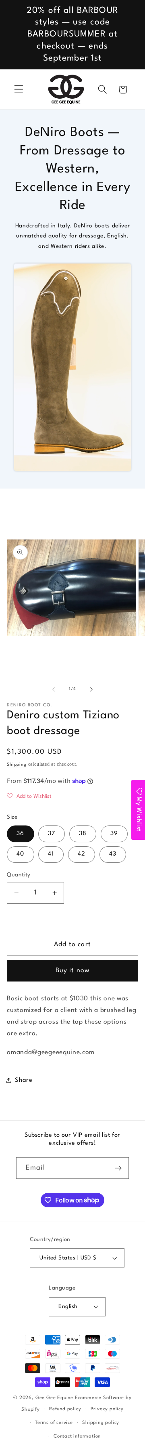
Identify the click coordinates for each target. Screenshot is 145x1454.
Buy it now (73, 970)
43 (112, 854)
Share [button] (23, 1080)
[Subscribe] (118, 1168)
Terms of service (54, 1422)
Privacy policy (107, 1409)
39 (114, 834)
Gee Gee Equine (54, 1397)
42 (81, 854)
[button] (18, 89)
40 (20, 854)
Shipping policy (100, 1422)
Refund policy (65, 1409)
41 (51, 854)
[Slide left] (53, 689)
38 (83, 834)
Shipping (16, 764)
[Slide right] (91, 689)
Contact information (77, 1436)
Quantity (19, 875)
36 (20, 834)
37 (51, 834)
